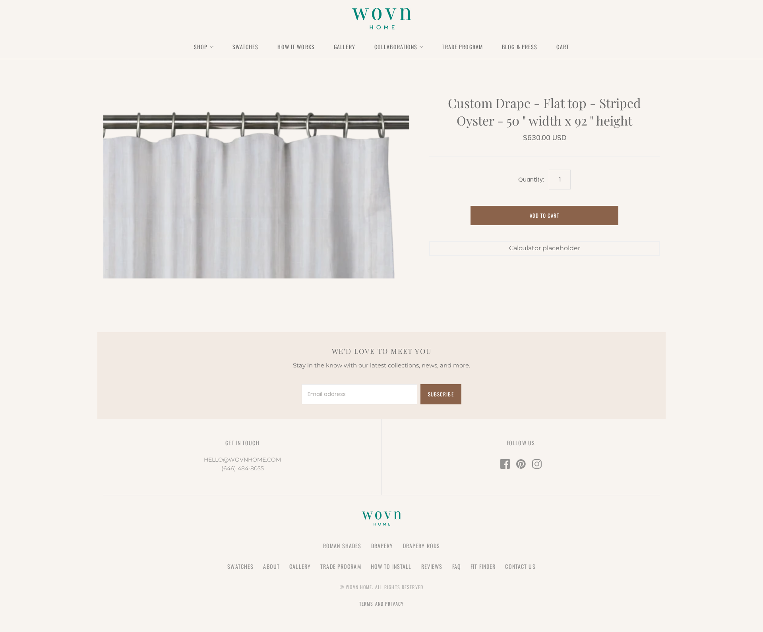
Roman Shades (342, 545)
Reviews (432, 566)
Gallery (344, 47)
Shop (200, 47)
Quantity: (531, 180)
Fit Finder (483, 566)
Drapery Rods (421, 545)
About (271, 566)
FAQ (456, 566)
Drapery (382, 545)
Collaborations (396, 47)
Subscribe (440, 394)
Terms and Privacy (381, 603)
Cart (562, 47)
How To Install (391, 566)
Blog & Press (519, 47)
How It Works (295, 47)
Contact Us (520, 566)
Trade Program (462, 47)
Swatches (245, 47)
